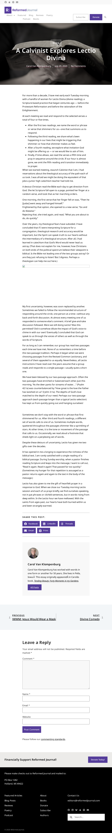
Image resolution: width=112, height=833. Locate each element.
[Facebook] (6, 2)
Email (26, 705)
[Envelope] (17, 2)
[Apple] (9, 2)
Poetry (49, 15)
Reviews (40, 15)
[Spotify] (13, 2)
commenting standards (53, 739)
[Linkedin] (72, 810)
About (9, 15)
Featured (22, 15)
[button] (105, 17)
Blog (31, 15)
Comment (28, 659)
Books (36, 19)
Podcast (26, 19)
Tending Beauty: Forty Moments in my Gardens (56, 580)
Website (26, 717)
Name (26, 694)
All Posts (34, 587)
